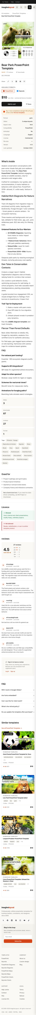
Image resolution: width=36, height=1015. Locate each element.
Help (12, 2)
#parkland (25, 448)
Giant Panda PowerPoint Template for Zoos (17, 754)
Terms (21, 989)
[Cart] (30, 7)
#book (4, 448)
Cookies (22, 999)
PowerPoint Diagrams (8, 964)
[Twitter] (3, 920)
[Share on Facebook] (20, 81)
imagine (8, 7)
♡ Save (28, 104)
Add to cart (12, 104)
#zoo (11, 448)
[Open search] (21, 7)
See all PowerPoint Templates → (12, 728)
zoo (18, 841)
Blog (21, 964)
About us (22, 958)
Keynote (20, 91)
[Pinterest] (16, 920)
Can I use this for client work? (12, 701)
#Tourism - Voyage (12, 440)
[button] (18, 40)
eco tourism (27, 757)
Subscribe (18, 941)
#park (17, 448)
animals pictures (8, 757)
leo (11, 801)
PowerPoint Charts (7, 977)
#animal (5, 463)
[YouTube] (24, 920)
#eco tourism (28, 455)
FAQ (3, 996)
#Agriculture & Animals (9, 444)
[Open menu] (17, 7)
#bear (28, 444)
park (15, 801)
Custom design (24, 961)
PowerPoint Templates (19, 13)
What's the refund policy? (10, 706)
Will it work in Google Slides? (12, 690)
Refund (22, 996)
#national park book (8, 459)
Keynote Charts (6, 980)
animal (6, 801)
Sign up (13, 671)
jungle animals (8, 884)
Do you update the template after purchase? (17, 712)
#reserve (5, 451)
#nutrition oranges (22, 459)
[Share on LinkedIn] (16, 81)
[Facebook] (7, 920)
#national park (15, 451)
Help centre (5, 989)
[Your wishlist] (25, 7)
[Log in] (34, 7)
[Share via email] (24, 81)
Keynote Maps (6, 974)
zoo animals (18, 757)
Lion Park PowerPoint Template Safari (15, 798)
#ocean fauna (6, 455)
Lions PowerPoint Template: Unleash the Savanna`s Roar (16, 880)
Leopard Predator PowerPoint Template (16, 838)
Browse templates (19, 112)
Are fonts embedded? (9, 695)
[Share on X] (12, 81)
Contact (17, 2)
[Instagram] (20, 920)
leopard (12, 841)
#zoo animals (17, 455)
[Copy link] (8, 81)
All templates (5, 13)
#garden (21, 444)
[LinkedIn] (11, 920)
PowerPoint (5, 958)
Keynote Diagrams (7, 968)
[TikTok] (28, 920)
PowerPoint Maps (7, 971)
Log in (7, 671)
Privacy (22, 993)
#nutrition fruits (26, 451)
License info (5, 999)
